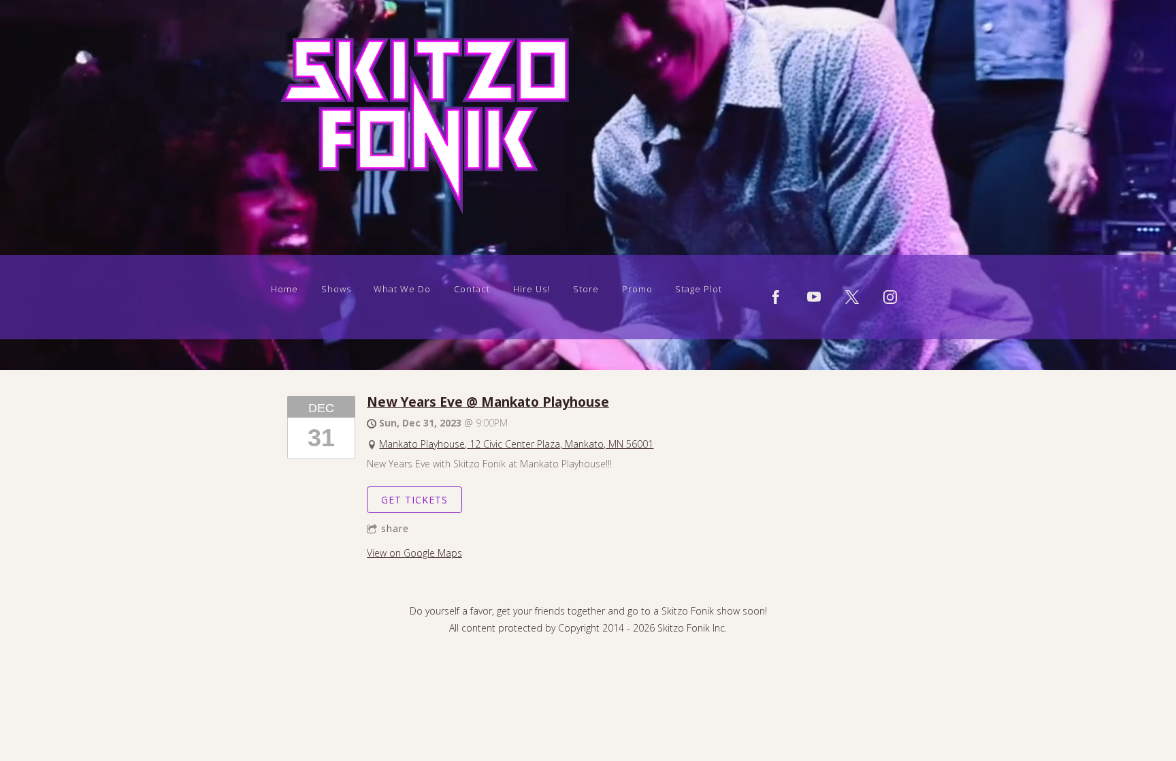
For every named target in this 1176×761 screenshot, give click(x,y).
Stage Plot (698, 289)
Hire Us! (531, 289)
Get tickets (414, 499)
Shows (336, 289)
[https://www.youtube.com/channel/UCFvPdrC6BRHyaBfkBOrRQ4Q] (814, 297)
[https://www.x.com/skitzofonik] (852, 297)
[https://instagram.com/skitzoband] (890, 297)
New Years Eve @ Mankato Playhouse (488, 401)
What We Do (402, 289)
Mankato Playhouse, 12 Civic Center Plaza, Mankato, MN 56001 (516, 443)
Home (284, 289)
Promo (637, 289)
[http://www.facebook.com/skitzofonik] (776, 297)
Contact (472, 289)
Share (395, 528)
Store (586, 289)
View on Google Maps (414, 552)
